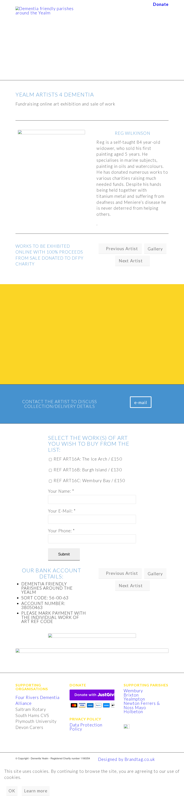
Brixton (131, 694)
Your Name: (61, 491)
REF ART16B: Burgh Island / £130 (88, 470)
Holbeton (133, 711)
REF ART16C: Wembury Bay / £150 (89, 481)
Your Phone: (61, 531)
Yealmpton (134, 699)
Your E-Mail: (62, 511)
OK (12, 790)
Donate (161, 4)
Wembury (133, 690)
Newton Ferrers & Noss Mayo (142, 705)
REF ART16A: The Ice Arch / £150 (88, 459)
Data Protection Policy (86, 727)
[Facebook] (165, 758)
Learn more (35, 790)
